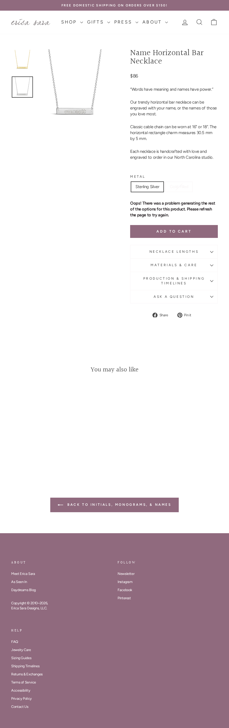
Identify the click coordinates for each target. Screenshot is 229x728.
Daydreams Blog (23, 590)
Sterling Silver (147, 186)
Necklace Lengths (174, 252)
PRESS (124, 22)
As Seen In (19, 582)
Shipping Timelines (25, 666)
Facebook (125, 590)
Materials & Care (174, 265)
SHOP (70, 22)
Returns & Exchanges (27, 674)
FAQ (14, 642)
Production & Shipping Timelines (174, 281)
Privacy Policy (21, 698)
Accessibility (20, 690)
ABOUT (153, 22)
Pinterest (124, 598)
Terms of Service (23, 682)
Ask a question (174, 297)
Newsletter (126, 574)
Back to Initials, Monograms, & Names (118, 505)
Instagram (125, 582)
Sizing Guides (21, 658)
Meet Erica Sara (23, 574)
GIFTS (96, 22)
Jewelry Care (21, 650)
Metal (137, 177)
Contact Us (19, 706)
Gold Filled (179, 186)
